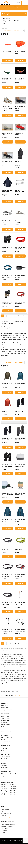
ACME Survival (7, 51)
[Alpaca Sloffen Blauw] (20, 98)
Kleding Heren (4, 705)
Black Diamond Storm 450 (20, 575)
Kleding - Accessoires (6, 709)
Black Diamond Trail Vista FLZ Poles (20, 631)
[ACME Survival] (7, 44)
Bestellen (8, 60)
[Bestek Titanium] (20, 213)
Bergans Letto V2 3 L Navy (7, 191)
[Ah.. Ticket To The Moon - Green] (7, 70)
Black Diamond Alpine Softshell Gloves (7, 249)
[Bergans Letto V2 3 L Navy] (7, 182)
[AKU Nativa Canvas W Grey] (7, 98)
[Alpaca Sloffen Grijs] (7, 125)
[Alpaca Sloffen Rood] (20, 125)
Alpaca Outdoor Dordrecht (8, 824)
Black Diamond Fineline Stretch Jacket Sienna (7, 412)
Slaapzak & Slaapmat (6, 737)
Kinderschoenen (5, 720)
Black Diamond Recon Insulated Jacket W (20, 522)
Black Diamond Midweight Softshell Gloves (20, 440)
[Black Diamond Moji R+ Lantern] (7, 485)
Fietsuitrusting (4, 759)
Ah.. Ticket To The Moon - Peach (19, 79)
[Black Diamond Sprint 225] (7, 567)
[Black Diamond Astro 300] (20, 239)
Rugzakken (4, 748)
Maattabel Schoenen (6, 778)
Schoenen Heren (5, 716)
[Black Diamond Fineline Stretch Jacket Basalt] (7, 375)
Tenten (3, 739)
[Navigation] (26, 6)
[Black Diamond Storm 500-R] (7, 595)
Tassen (3, 750)
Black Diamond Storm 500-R (7, 603)
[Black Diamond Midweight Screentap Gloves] (7, 430)
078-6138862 (17, 695)
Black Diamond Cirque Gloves (7, 302)
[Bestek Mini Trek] (7, 213)
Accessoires (4, 729)
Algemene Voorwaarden (7, 826)
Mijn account (4, 828)
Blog (2, 776)
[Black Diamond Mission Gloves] (7, 457)
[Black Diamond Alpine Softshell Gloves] (7, 239)
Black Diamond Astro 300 (20, 248)
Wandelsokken (4, 722)
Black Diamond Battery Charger (20, 277)
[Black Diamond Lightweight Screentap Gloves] (20, 402)
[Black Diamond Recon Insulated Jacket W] (20, 512)
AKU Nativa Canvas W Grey (7, 107)
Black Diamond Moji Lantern (20, 465)
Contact (3, 832)
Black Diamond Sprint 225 (7, 575)
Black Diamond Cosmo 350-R (20, 302)
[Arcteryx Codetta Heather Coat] (20, 153)
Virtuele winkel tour (6, 817)
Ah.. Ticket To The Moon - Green (6, 79)
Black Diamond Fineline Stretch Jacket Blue (20, 386)
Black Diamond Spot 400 (7, 548)
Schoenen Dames (5, 718)
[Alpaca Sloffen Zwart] (7, 153)
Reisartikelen (4, 767)
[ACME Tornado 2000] (20, 44)
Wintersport (4, 761)
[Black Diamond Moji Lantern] (20, 457)
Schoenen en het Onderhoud (8, 774)
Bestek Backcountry (19, 191)
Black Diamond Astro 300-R (7, 276)
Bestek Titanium (18, 221)
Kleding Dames (5, 707)
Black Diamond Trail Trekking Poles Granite (7, 631)
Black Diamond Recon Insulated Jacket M (7, 522)
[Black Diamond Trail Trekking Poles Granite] (7, 621)
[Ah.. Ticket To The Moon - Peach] (20, 70)
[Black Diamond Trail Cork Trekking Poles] (20, 595)
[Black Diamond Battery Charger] (20, 267)
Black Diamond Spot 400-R (20, 548)
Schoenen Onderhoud (6, 731)
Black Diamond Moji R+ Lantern (7, 493)
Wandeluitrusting (5, 756)
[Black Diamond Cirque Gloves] (7, 294)
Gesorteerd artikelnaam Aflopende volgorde (13, 30)
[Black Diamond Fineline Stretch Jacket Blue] (20, 375)
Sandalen (3, 727)
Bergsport (3, 763)
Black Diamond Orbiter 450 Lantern (20, 494)
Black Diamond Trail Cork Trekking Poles (20, 604)
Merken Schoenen (5, 724)
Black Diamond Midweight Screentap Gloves (7, 440)
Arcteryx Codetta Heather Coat (19, 163)
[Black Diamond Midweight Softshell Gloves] (20, 430)
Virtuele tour (23, 9)
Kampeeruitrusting (5, 741)
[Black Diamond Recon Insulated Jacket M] (7, 512)
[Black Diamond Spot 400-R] (20, 540)
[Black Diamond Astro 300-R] (7, 267)
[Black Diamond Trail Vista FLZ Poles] (20, 621)
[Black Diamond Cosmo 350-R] (20, 294)
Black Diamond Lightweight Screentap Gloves (20, 412)
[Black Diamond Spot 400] (7, 540)
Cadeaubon (4, 830)
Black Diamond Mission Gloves (7, 465)
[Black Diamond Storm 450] (20, 567)
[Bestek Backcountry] (20, 182)
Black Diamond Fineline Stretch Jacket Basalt (7, 386)
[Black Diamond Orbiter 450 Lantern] (20, 485)
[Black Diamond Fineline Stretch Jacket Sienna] (7, 402)
